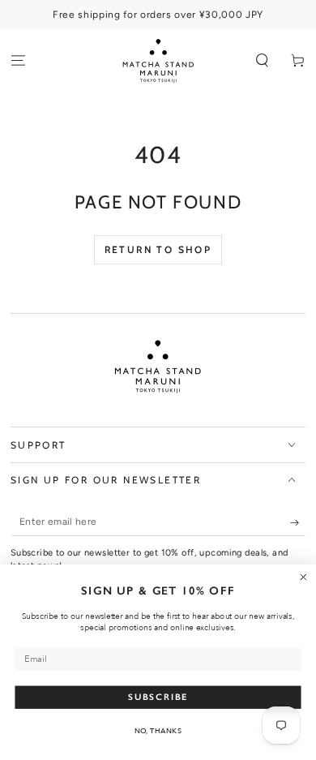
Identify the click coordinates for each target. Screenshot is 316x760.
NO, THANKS (158, 730)
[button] (262, 61)
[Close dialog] (303, 577)
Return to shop (158, 249)
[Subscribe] (298, 523)
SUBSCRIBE (158, 697)
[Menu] (18, 61)
